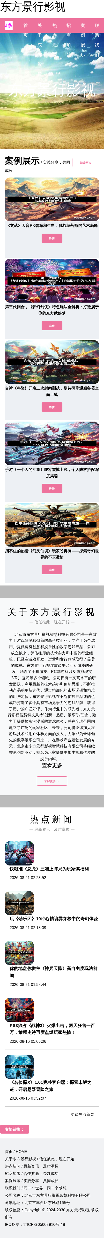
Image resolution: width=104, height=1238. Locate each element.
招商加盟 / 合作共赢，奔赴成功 (32, 1173)
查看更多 (52, 765)
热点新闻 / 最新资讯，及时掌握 (32, 1166)
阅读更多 (86, 162)
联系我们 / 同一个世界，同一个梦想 (36, 1188)
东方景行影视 (32, 6)
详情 (52, 238)
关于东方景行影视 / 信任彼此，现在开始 (39, 1159)
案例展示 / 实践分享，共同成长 (32, 1181)
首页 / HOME (16, 1152)
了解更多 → (52, 781)
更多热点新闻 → (85, 1114)
